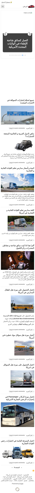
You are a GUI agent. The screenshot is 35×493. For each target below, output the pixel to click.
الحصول (28, 316)
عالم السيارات (7, 478)
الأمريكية (26, 196)
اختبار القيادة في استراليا (24, 477)
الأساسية (26, 475)
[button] (25, 55)
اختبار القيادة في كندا (9, 477)
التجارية (6, 277)
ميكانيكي (31, 480)
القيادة (13, 233)
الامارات (29, 478)
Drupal (21, 483)
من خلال (25, 277)
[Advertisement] (17, 76)
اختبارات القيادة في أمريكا (14, 475)
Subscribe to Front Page (33, 470)
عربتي (25, 6)
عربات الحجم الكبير (7, 480)
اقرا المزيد (29, 128)
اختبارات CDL (18, 480)
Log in (11, 128)
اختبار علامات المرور (19, 478)
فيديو (25, 480)
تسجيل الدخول (5, 2)
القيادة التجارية (24, 321)
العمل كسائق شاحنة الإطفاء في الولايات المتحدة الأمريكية (17, 43)
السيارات (24, 154)
